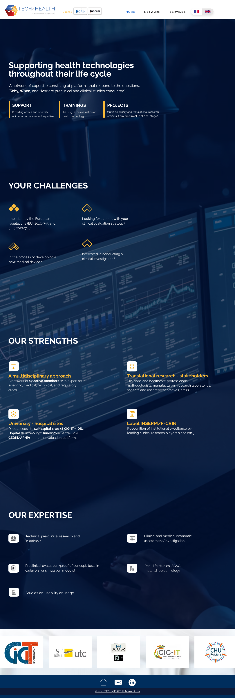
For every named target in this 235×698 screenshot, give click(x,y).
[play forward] (230, 652)
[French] (196, 11)
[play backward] (4, 652)
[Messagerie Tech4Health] (118, 682)
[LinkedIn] (132, 682)
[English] (208, 11)
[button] (21, 652)
